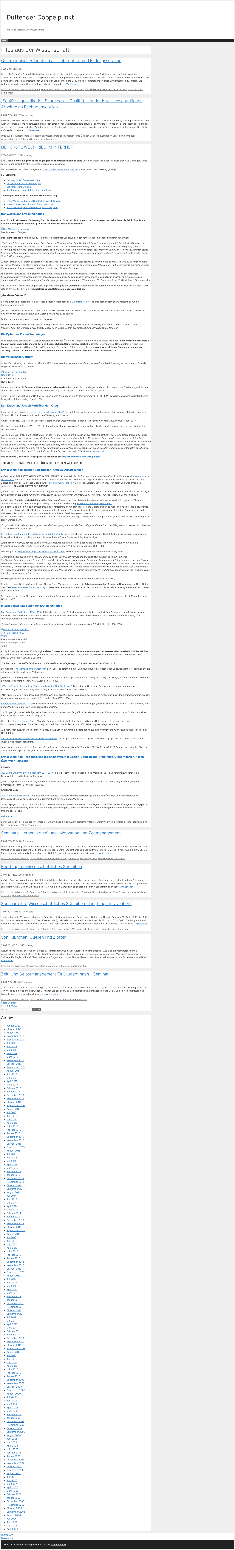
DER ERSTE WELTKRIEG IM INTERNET (37, 147)
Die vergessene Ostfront (19, 186)
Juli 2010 (11, 1355)
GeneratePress (58, 1544)
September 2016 (16, 1105)
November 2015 (15, 1140)
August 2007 (14, 1473)
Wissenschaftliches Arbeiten (59, 135)
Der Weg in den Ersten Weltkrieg (23, 180)
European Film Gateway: (13, 703)
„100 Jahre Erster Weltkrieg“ (15, 795)
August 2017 (13, 1070)
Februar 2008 (14, 1452)
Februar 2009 (14, 1414)
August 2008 (14, 1435)
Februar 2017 (14, 1088)
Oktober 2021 (14, 1029)
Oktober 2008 (14, 1428)
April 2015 (12, 1164)
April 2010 (12, 1366)
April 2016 (12, 1123)
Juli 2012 (11, 1279)
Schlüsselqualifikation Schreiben (106, 135)
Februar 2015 (14, 1171)
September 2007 (16, 1470)
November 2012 (15, 1265)
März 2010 (12, 1369)
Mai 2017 (11, 1077)
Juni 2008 (12, 1438)
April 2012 (12, 1289)
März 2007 (12, 1491)
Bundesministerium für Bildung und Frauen (62, 89)
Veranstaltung (37, 135)
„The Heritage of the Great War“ (30, 668)
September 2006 (16, 1511)
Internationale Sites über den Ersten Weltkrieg (30, 204)
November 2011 (15, 1306)
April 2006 (12, 1529)
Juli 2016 (11, 1112)
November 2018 (15, 1036)
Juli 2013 (11, 1237)
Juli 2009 (12, 1397)
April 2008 (12, 1445)
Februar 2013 (14, 1254)
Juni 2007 (12, 1480)
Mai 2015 (11, 1161)
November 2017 (15, 1060)
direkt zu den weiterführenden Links (61, 169)
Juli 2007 (12, 1477)
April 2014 (12, 1206)
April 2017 (12, 1081)
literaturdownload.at (93, 451)
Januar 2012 (13, 1300)
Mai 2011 (11, 1320)
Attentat (91, 821)
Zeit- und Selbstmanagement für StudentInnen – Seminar (55, 974)
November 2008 (15, 1425)
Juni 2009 (12, 1400)
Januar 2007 (13, 1497)
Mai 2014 (12, 1202)
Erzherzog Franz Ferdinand (128, 821)
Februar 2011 (14, 1331)
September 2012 (16, 1272)
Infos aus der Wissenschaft (15, 89)
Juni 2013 (12, 1241)
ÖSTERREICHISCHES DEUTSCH (101, 89)
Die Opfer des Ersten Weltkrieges (24, 183)
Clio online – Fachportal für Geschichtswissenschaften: (29, 738)
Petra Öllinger (82, 135)
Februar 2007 (14, 1494)
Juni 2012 (12, 1282)
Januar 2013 (13, 1258)
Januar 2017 (13, 1091)
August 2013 (13, 1234)
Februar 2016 (14, 1129)
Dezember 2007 (15, 1459)
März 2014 (12, 1209)
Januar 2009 (14, 1418)
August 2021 (13, 1032)
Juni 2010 (12, 1359)
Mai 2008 (12, 1442)
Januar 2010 (13, 1376)
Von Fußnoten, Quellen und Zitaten (34, 937)
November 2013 (15, 1223)
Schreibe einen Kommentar (44, 139)
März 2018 (12, 1057)
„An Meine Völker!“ (82, 301)
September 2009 (16, 1390)
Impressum (7, 1535)
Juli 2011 (11, 1317)
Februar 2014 (14, 1213)
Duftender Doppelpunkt (40, 17)
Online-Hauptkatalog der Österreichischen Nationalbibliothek (36, 534)
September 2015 (16, 1147)
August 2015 (13, 1150)
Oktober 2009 (14, 1386)
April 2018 (12, 1053)
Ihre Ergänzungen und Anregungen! (81, 456)
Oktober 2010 (14, 1345)
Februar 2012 (14, 1296)
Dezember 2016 (15, 1095)
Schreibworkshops (61, 929)
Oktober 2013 (14, 1227)
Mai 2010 (12, 1362)
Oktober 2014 (14, 1185)
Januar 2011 (13, 1334)
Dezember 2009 (15, 1379)
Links (146, 821)
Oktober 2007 (14, 1466)
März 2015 (12, 1168)
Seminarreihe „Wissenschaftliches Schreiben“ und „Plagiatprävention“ (66, 903)
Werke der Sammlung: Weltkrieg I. (94, 503)
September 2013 (16, 1230)
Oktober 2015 (14, 1143)
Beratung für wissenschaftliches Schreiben (41, 866)
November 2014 (15, 1182)
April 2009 (12, 1407)
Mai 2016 (12, 1119)
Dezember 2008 (15, 1421)
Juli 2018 (11, 1043)
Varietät (123, 89)
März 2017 (12, 1084)
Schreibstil (129, 135)
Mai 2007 (12, 1484)
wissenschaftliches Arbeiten (15, 139)
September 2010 (16, 1348)
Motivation (73, 858)
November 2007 (15, 1463)
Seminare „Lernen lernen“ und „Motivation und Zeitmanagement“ (61, 832)
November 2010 (15, 1341)
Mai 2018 (11, 1050)
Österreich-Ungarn (10, 825)
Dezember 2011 (15, 1303)
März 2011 (12, 1327)
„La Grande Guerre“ (28, 721)
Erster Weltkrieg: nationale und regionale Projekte (32, 207)
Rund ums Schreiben (40, 892)
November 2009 (15, 1383)
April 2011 (12, 1324)
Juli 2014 (11, 1195)
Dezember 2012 (15, 1261)
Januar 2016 (13, 1133)
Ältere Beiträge (8, 1002)
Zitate (24, 825)
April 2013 (12, 1248)
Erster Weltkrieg (9, 821)
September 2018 (16, 1039)
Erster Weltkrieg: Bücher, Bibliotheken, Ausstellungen (34, 201)
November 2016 (15, 1098)
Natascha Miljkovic (102, 892)
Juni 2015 (12, 1157)
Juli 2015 (11, 1154)
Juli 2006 (12, 1518)
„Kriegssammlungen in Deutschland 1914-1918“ (41, 551)
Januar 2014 (13, 1216)
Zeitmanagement (88, 858)
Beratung (86, 892)
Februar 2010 (14, 1373)
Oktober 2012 (14, 1268)
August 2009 (14, 1393)
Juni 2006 (12, 1522)
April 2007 (12, 1487)
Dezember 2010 (15, 1338)
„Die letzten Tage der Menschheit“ (46, 412)
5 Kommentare (35, 825)
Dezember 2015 (15, 1136)
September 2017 (16, 1067)
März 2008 (12, 1449)
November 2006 (15, 1504)
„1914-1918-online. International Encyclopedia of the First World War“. (36, 686)
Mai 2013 (12, 1244)
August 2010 (13, 1352)
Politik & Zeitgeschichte (74, 821)
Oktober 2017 (14, 1063)
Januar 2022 (13, 1025)
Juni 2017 (12, 1074)
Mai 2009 (12, 1404)
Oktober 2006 (14, 1508)
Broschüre (34, 89)
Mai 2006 (12, 1525)
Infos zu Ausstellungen (60, 482)
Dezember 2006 (15, 1501)
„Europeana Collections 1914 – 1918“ (23, 612)
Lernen (62, 858)
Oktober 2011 (14, 1310)
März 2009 (12, 1411)
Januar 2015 (13, 1175)
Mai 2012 (11, 1286)
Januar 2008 (13, 1456)
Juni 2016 (12, 1116)
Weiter (15, 1006)
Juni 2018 (12, 1046)
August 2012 (13, 1275)
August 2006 (14, 1515)
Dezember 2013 (15, 1220)
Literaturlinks (54, 821)
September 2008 (16, 1431)
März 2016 (12, 1126)
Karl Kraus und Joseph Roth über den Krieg (29, 190)
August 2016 (13, 1109)
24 (8, 1006)
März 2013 (12, 1251)
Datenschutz (8, 1538)
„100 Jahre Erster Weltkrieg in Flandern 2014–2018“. (27, 772)
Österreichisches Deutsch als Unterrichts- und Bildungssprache (61, 60)
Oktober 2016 (14, 1102)
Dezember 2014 (15, 1178)
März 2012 (12, 1293)
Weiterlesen (72, 84)
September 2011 (15, 1313)
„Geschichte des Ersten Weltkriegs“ (29, 587)
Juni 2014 (12, 1199)
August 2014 (13, 1192)
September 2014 (16, 1188)
